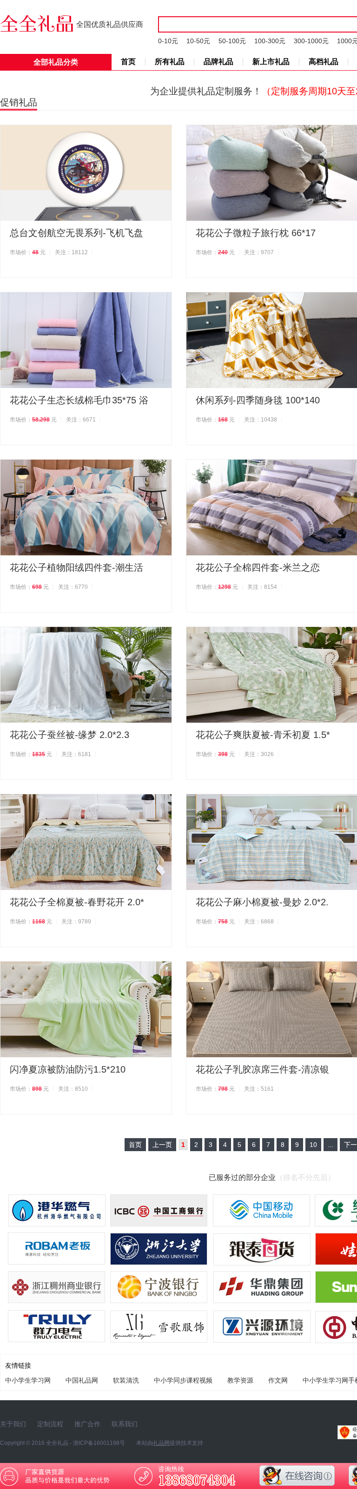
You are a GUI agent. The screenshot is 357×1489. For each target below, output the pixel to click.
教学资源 (240, 1380)
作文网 (278, 1380)
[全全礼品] (38, 22)
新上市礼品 (271, 62)
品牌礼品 (218, 62)
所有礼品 (170, 62)
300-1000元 (311, 41)
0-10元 (168, 41)
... (330, 1144)
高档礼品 (323, 62)
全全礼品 (57, 1443)
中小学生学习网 (28, 1380)
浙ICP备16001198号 (99, 1443)
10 (313, 1144)
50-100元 (232, 41)
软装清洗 (126, 1380)
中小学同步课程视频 (183, 1380)
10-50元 (198, 41)
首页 (128, 62)
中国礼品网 (82, 1380)
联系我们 (125, 1424)
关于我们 (13, 1424)
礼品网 (161, 1443)
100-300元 (269, 41)
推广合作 (87, 1424)
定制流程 (50, 1424)
